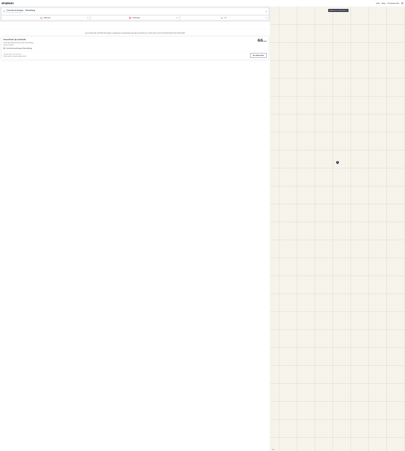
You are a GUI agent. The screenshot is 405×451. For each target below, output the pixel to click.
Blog (383, 3)
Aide (378, 3)
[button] (402, 3)
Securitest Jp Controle (14, 39)
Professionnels (393, 3)
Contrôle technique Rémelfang (19, 48)
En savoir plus (258, 55)
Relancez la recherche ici (338, 10)
